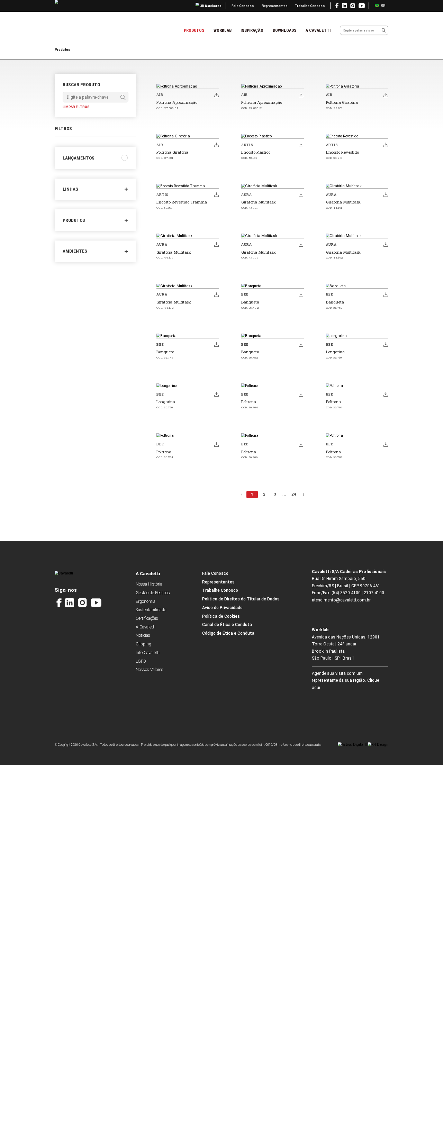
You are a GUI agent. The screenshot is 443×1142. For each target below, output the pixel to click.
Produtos (194, 30)
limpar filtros (76, 107)
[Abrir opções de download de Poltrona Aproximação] (216, 95)
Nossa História (149, 584)
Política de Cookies (221, 616)
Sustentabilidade (151, 609)
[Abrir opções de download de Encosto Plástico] (301, 144)
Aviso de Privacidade (222, 607)
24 (293, 494)
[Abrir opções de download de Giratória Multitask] (301, 195)
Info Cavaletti (148, 652)
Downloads (284, 30)
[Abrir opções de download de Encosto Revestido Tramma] (216, 195)
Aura (246, 194)
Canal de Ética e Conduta (227, 624)
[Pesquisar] (383, 30)
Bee (244, 294)
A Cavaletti (318, 30)
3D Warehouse (211, 6)
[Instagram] (82, 602)
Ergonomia (145, 601)
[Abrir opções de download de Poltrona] (301, 394)
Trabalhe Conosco (310, 6)
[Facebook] (59, 602)
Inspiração (252, 30)
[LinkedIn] (69, 602)
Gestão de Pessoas (153, 592)
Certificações (147, 618)
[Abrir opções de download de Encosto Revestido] (385, 144)
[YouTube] (96, 602)
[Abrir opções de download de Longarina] (385, 344)
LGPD (141, 661)
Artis (247, 145)
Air (159, 94)
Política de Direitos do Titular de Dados (241, 599)
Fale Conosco (243, 6)
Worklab (223, 30)
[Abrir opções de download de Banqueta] (301, 294)
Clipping (143, 644)
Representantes (275, 6)
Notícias (143, 635)
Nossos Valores (149, 669)
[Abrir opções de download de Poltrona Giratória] (385, 95)
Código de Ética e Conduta (228, 633)
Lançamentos (78, 158)
